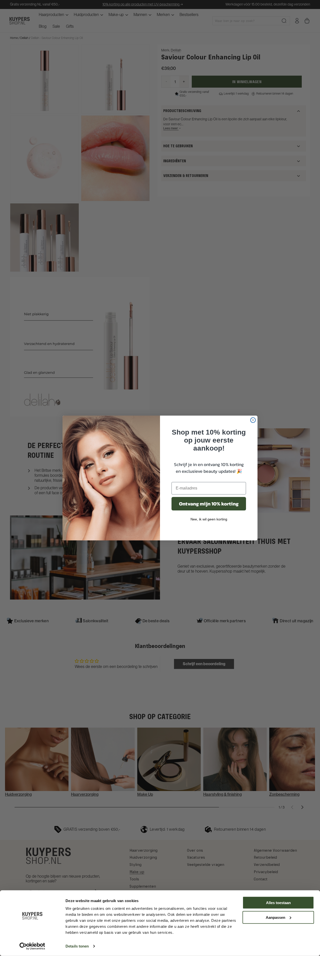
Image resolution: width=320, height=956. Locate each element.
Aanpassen (275, 917)
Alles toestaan (278, 903)
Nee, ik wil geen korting (208, 519)
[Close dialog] (253, 420)
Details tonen (77, 946)
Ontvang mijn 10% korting (208, 503)
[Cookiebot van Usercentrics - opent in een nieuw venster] (32, 946)
